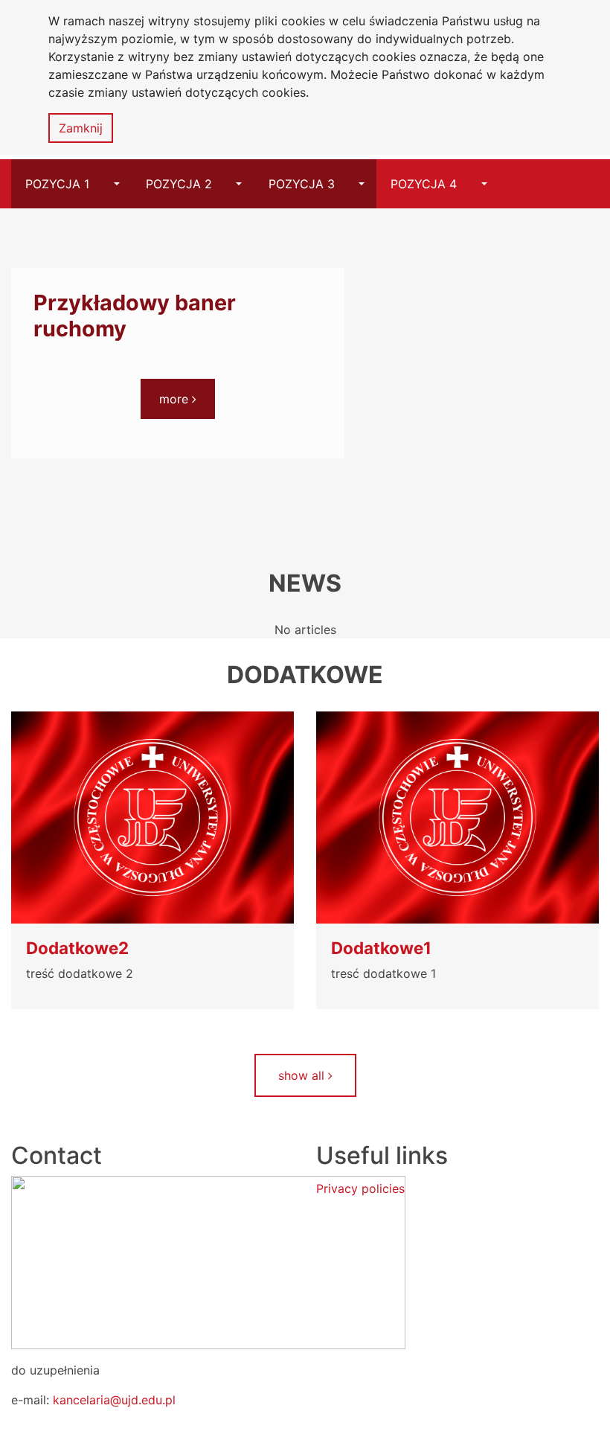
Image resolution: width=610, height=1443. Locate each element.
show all (303, 1075)
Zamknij (81, 128)
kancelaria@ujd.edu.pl (114, 1399)
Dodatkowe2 (77, 948)
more (187, 398)
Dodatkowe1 (381, 948)
